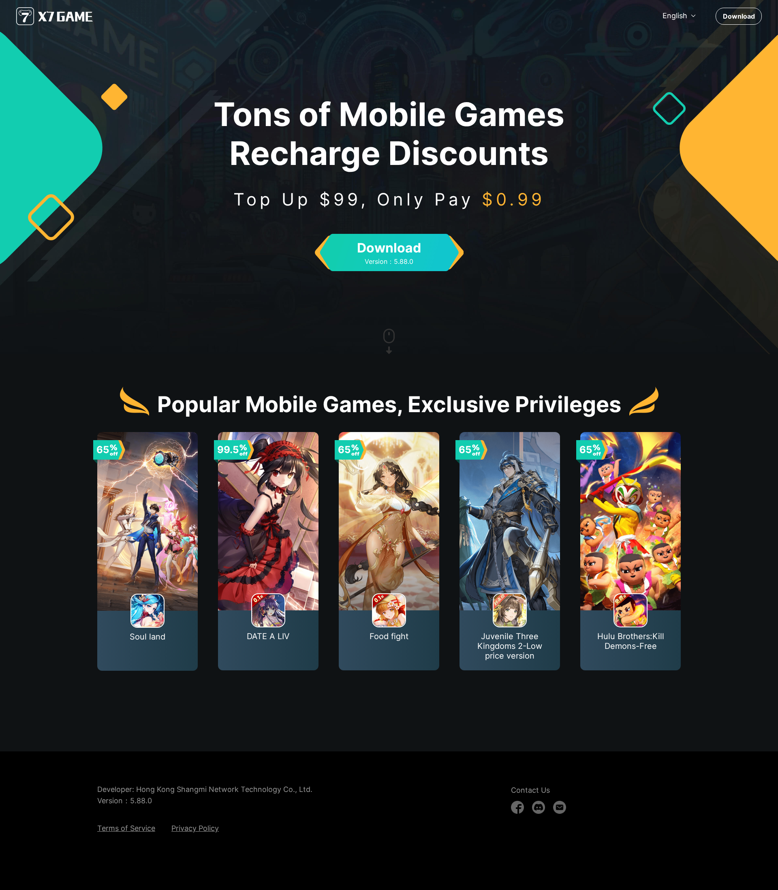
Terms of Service (126, 828)
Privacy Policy (195, 828)
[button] (679, 15)
